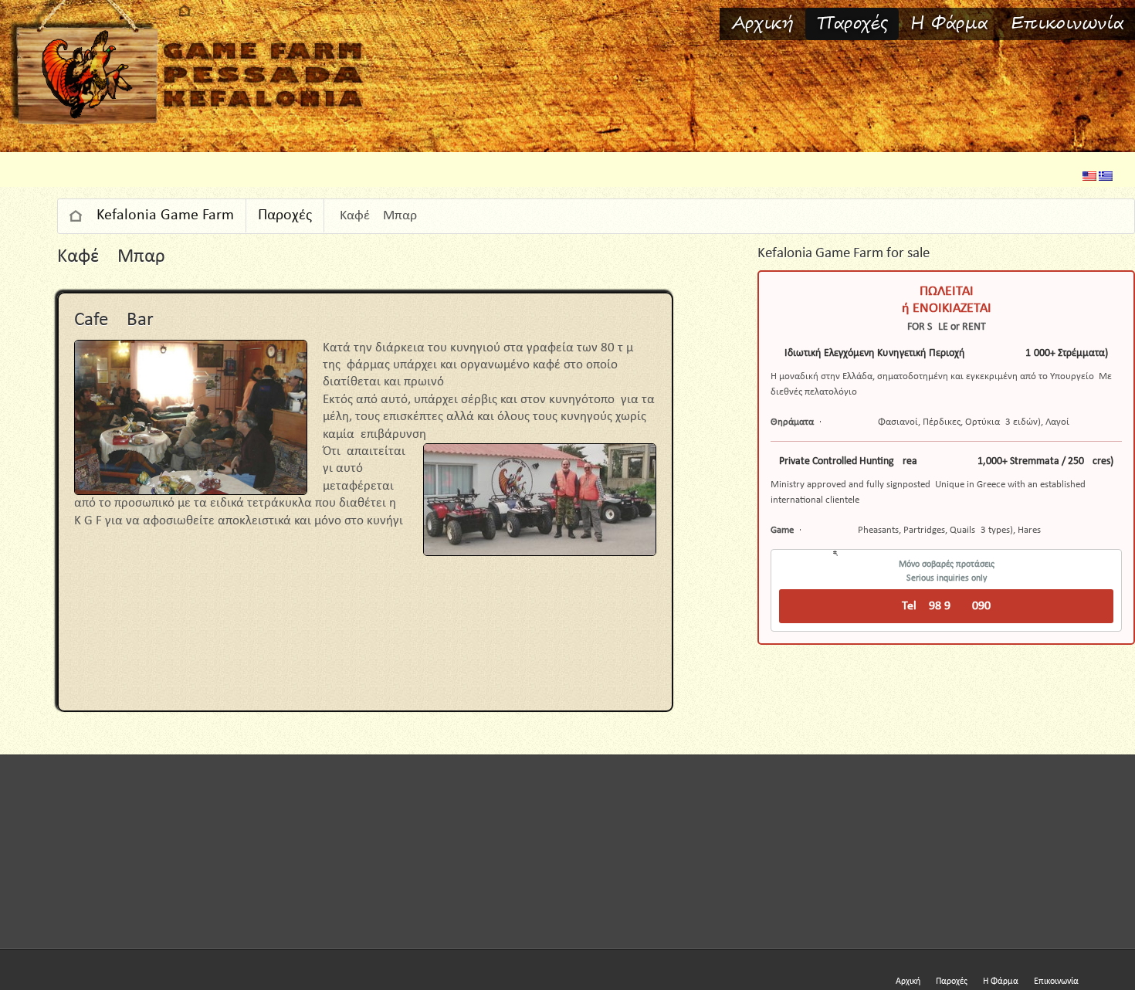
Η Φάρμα (949, 23)
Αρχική (762, 23)
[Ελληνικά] (1106, 178)
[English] (1089, 178)
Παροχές (852, 23)
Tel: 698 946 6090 (946, 606)
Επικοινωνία (1067, 23)
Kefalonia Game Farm (165, 215)
